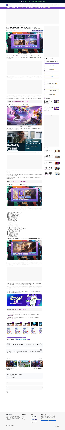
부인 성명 (58, 426)
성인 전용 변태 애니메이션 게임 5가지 (24, 368)
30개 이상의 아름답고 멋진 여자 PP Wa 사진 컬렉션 (48, 173)
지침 (58, 425)
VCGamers (12, 425)
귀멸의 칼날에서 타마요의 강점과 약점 (48, 150)
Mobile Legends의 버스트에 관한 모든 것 (19, 181)
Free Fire (45, 169)
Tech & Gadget (46, 174)
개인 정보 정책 (57, 426)
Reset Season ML (19, 337)
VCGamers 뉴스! (10, 315)
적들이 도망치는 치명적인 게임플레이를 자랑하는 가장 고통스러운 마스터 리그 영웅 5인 (11, 369)
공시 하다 (23, 419)
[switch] (58, 5)
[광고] (32, 16)
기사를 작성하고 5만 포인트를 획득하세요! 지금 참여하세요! (48, 108)
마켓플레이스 (24, 416)
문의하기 (23, 418)
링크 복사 (28, 339)
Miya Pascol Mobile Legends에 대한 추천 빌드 (20, 101)
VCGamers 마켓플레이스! (11, 318)
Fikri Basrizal (9, 30)
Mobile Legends (21, 30)
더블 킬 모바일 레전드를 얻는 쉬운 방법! (19, 309)
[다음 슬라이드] (41, 358)
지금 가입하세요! (48, 420)
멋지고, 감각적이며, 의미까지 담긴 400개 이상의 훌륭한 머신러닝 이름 (36, 368)
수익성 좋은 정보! (32, 1)
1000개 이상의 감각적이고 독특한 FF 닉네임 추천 (48, 168)
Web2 (24, 337)
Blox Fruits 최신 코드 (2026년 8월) (49, 162)
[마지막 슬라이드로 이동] (40, 358)
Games (18, 30)
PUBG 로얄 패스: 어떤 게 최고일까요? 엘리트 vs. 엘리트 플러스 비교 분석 (48, 156)
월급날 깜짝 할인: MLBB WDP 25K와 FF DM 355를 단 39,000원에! (48, 101)
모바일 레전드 (15, 55)
